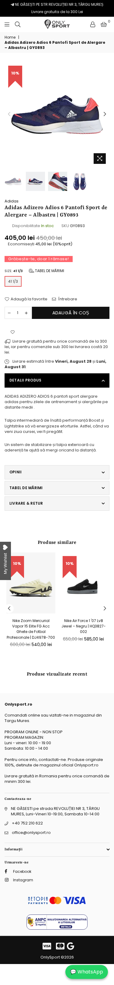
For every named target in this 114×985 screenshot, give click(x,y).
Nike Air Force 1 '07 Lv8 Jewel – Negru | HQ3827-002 (83, 626)
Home (10, 37)
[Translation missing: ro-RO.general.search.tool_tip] (17, 24)
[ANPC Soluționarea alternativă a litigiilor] (57, 928)
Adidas (12, 201)
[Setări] (93, 24)
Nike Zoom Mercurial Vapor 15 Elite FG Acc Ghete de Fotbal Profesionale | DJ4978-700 (31, 629)
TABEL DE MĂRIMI (26, 487)
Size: (34, 270)
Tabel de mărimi (49, 270)
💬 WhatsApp (86, 971)
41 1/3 (13, 281)
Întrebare (67, 299)
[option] (57, 114)
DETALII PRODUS (25, 380)
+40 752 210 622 (27, 823)
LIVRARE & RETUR (26, 503)
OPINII (15, 472)
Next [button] (104, 114)
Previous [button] (9, 114)
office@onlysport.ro (31, 832)
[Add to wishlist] (13, 333)
